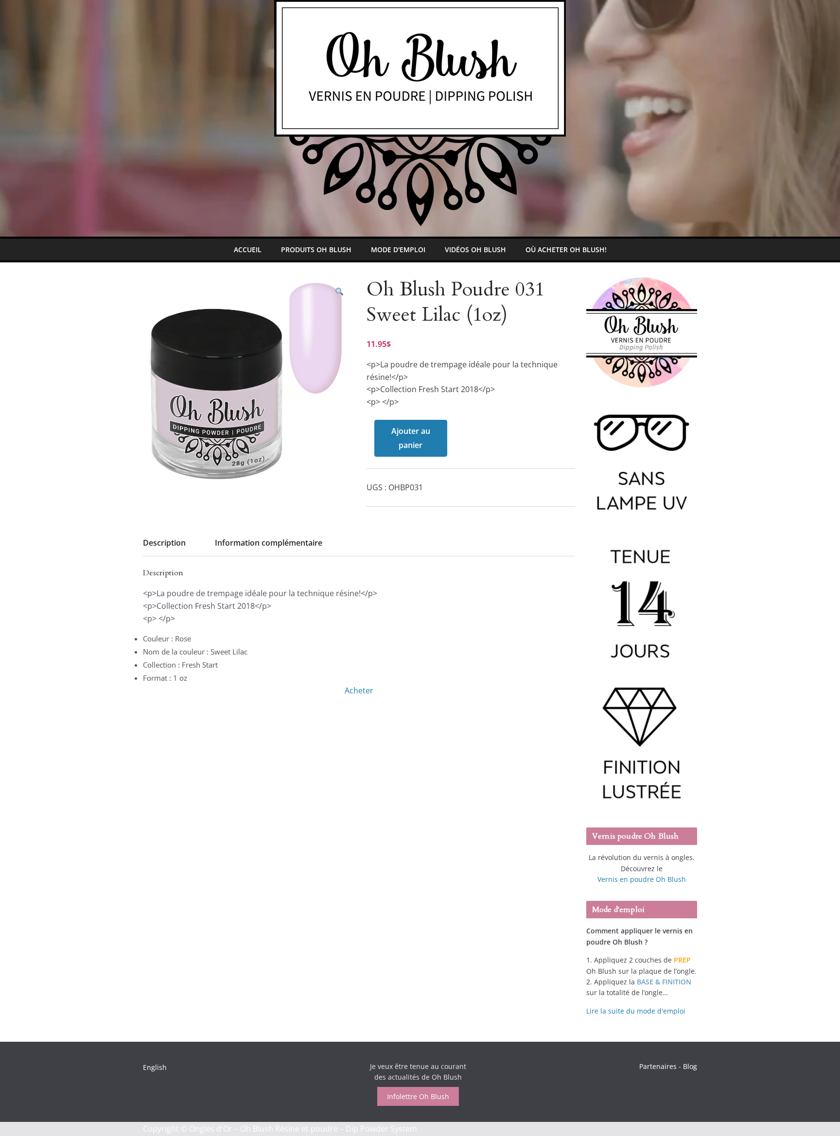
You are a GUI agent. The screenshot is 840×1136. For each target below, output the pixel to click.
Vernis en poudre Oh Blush (641, 879)
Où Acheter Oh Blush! (566, 249)
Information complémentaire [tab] (268, 542)
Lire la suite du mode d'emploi (635, 1011)
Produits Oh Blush (316, 249)
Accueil (248, 249)
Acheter (359, 690)
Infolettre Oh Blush (418, 1096)
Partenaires (658, 1066)
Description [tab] (164, 542)
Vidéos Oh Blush (475, 249)
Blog (690, 1066)
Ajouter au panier (410, 438)
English (155, 1067)
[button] (339, 292)
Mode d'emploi (398, 249)
